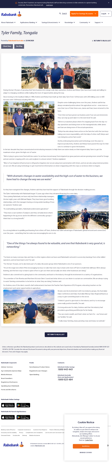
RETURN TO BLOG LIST (102, 41)
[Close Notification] (109, 3)
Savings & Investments (50, 22)
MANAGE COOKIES (86, 452)
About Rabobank (7, 22)
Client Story (7, 46)
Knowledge (69, 22)
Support (98, 22)
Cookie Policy (89, 440)
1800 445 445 (65, 369)
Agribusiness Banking (27, 22)
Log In (103, 14)
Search (64, 13)
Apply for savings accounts (82, 14)
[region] (86, 437)
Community (84, 22)
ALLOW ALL (86, 446)
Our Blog (19, 46)
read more (49, 5)
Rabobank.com (40, 446)
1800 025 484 (65, 379)
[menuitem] (8, 22)
